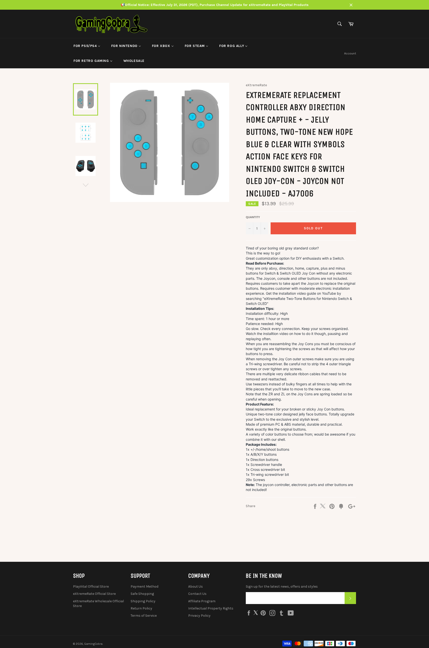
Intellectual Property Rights (210, 608)
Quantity (253, 217)
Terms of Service (144, 615)
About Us (195, 586)
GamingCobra (93, 644)
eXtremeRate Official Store (94, 594)
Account (350, 53)
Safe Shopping (142, 594)
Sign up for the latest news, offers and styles (282, 586)
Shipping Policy (143, 601)
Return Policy (141, 608)
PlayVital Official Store (91, 586)
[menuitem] (87, 45)
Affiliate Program (201, 601)
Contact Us (197, 594)
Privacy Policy (199, 615)
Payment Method (144, 586)
